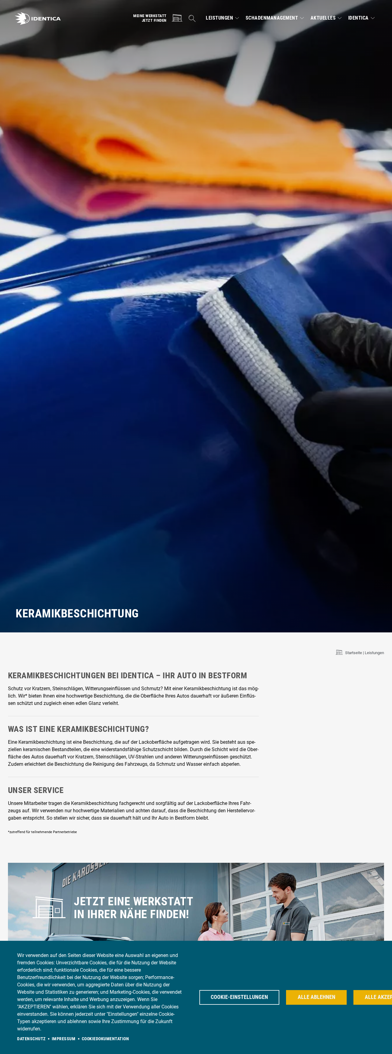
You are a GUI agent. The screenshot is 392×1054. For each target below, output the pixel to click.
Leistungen (219, 18)
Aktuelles (323, 18)
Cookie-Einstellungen (239, 997)
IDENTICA (358, 18)
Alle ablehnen (316, 997)
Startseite (353, 652)
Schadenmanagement (272, 18)
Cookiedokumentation (105, 1038)
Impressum (64, 1038)
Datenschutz (31, 1038)
